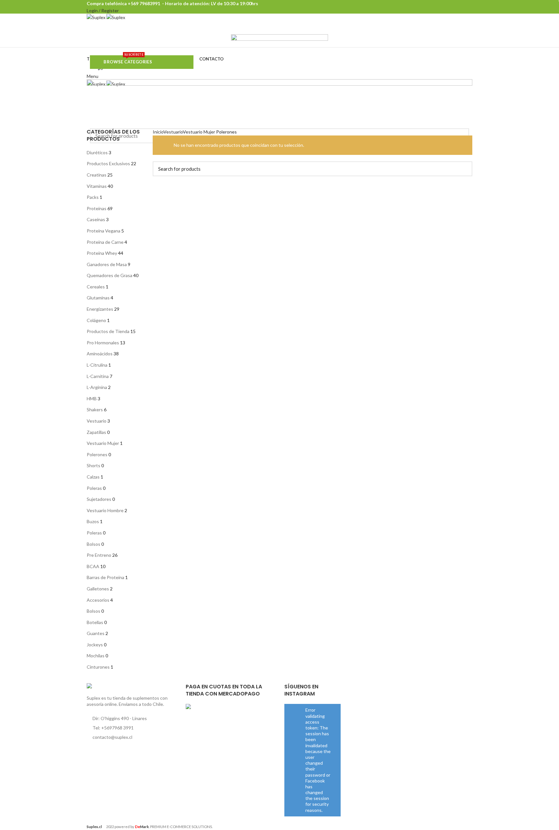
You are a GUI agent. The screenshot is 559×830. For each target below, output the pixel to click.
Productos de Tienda (108, 331)
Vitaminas (97, 186)
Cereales (96, 286)
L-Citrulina (97, 365)
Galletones (98, 588)
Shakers (95, 409)
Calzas (93, 477)
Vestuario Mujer (103, 443)
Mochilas (95, 655)
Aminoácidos (100, 353)
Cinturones (98, 667)
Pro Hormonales (103, 342)
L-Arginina (97, 387)
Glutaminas (98, 297)
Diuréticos (97, 152)
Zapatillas (96, 432)
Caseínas (96, 219)
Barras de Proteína (105, 577)
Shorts (93, 465)
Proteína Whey (102, 253)
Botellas (95, 622)
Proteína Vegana (103, 230)
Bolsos (93, 544)
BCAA (93, 566)
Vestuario (96, 421)
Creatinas (96, 175)
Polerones (97, 454)
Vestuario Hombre (105, 510)
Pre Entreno (99, 555)
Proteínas (96, 208)
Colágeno (96, 320)
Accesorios (98, 600)
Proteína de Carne (105, 242)
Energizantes (100, 309)
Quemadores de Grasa (109, 275)
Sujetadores (99, 499)
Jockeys (95, 644)
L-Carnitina (98, 376)
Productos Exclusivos (108, 163)
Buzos (93, 521)
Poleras (94, 488)
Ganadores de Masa (107, 264)
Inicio (158, 132)
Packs (93, 197)
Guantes (95, 633)
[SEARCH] (463, 168)
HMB (92, 398)
